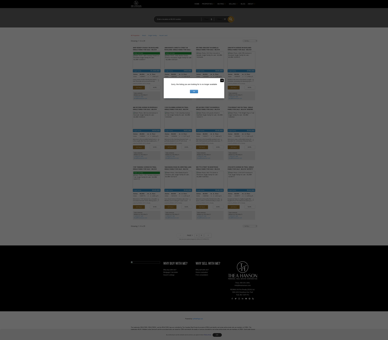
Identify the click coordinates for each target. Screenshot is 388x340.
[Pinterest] (249, 298)
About (250, 4)
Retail (144, 35)
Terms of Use (207, 335)
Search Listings (168, 275)
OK (217, 335)
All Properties (135, 35)
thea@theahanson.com (140, 98)
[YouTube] (246, 298)
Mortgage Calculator (170, 272)
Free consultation (202, 275)
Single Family (152, 35)
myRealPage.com (197, 318)
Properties (207, 4)
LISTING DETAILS (139, 87)
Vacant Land (163, 35)
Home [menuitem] (197, 4)
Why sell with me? (202, 270)
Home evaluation (202, 272)
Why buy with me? (169, 270)
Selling (232, 4)
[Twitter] (235, 298)
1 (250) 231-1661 (138, 97)
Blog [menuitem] (243, 4)
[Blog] (253, 298)
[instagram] (239, 298)
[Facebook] (232, 298)
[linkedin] (242, 298)
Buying (221, 4)
